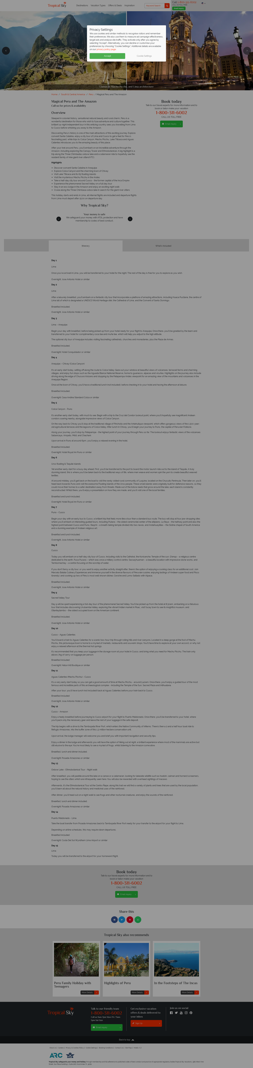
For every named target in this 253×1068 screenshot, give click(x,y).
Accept (107, 56)
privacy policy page (106, 49)
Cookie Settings (144, 56)
